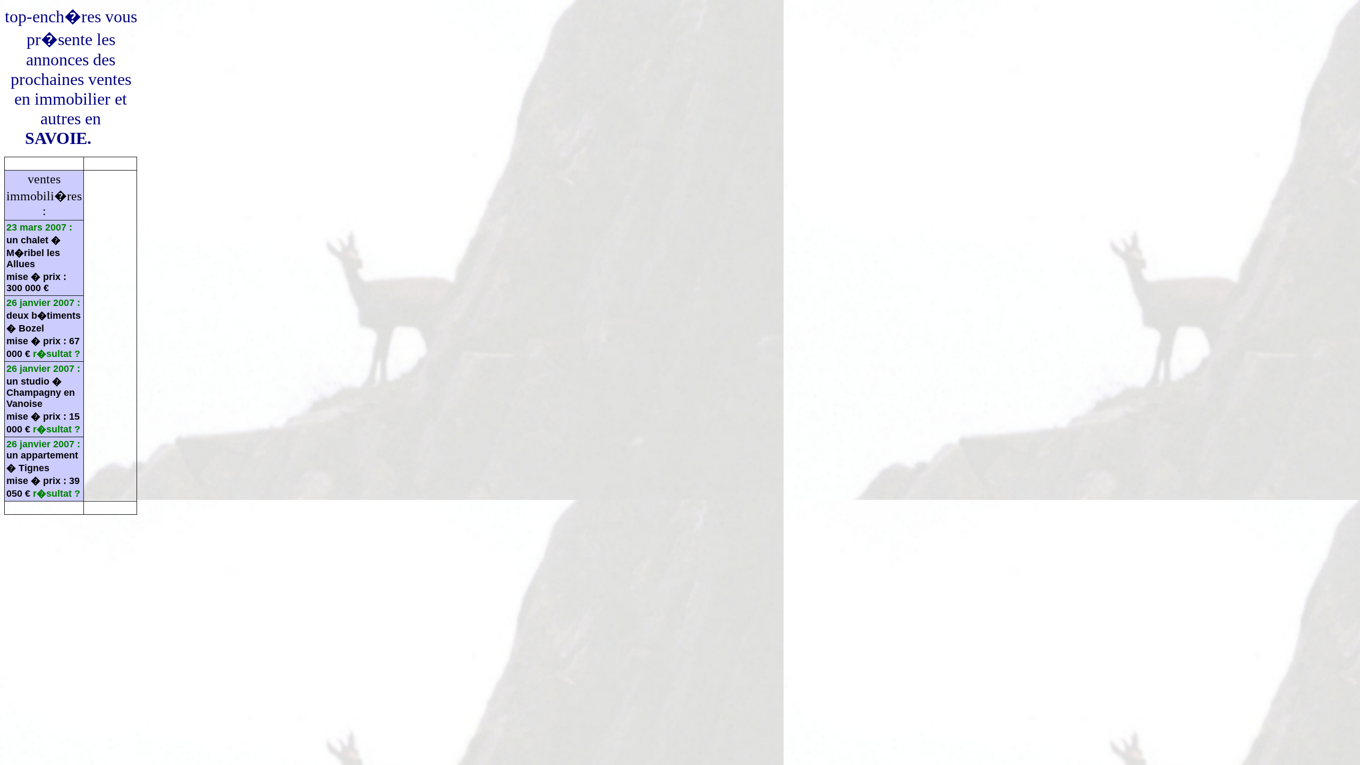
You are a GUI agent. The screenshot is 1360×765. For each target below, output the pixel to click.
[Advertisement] (197, 547)
